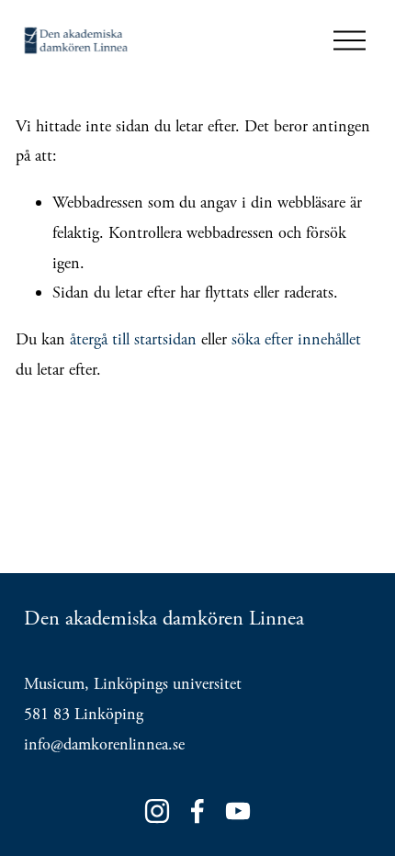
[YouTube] (238, 811)
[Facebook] (197, 811)
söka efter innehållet (296, 339)
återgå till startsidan (133, 339)
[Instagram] (157, 811)
